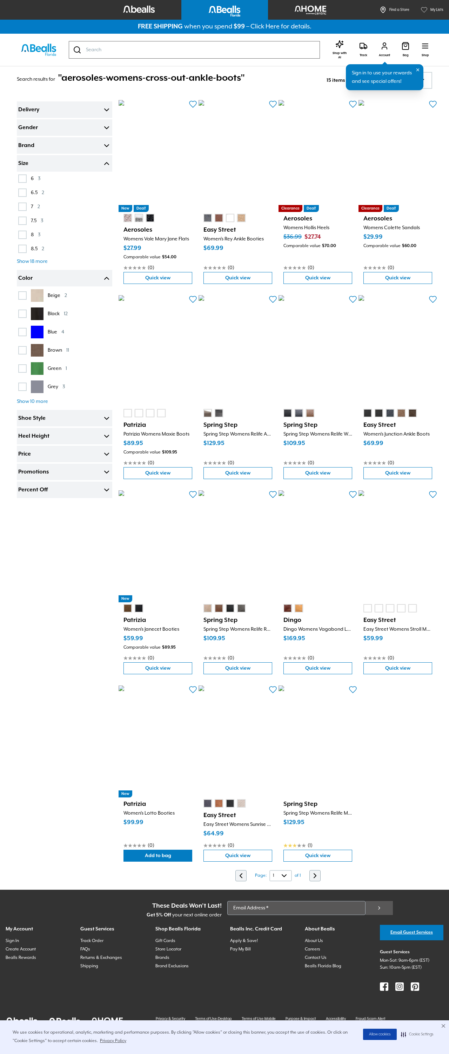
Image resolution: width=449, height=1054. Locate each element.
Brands (162, 957)
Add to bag (168, 857)
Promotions (33, 472)
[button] (417, 1034)
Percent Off (33, 490)
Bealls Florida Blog (323, 966)
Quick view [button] (168, 279)
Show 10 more (32, 401)
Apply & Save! (244, 940)
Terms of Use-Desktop (213, 1019)
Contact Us (316, 957)
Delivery (28, 110)
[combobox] (194, 50)
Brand (26, 145)
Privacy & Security (170, 1019)
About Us (314, 940)
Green (57, 368)
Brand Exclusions (172, 966)
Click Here (265, 26)
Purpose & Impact (301, 1019)
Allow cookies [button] (380, 1034)
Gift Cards (165, 940)
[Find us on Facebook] (384, 986)
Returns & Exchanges (101, 957)
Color (25, 278)
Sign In (12, 940)
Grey (56, 387)
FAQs (85, 949)
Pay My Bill (240, 949)
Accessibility (336, 1019)
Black (58, 314)
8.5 (37, 249)
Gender (28, 128)
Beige (57, 295)
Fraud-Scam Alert (371, 1019)
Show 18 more (32, 261)
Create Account (21, 949)
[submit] (379, 908)
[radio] (127, 218)
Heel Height (33, 436)
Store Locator (168, 949)
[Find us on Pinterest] (415, 986)
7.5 (37, 221)
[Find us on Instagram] (399, 986)
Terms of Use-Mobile (259, 1019)
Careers (312, 949)
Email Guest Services (411, 932)
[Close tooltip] (418, 70)
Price (24, 454)
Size (23, 163)
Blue (56, 332)
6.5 (37, 192)
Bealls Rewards (21, 957)
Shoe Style (32, 418)
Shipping (89, 966)
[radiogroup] (138, 218)
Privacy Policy (113, 1040)
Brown (58, 350)
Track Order (91, 940)
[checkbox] (22, 178)
